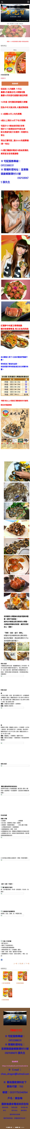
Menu (15, 50)
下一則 (27, 963)
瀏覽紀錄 (21, 23)
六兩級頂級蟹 (5, 1000)
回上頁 (21, 963)
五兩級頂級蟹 (20, 983)
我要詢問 (15, 84)
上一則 (15, 963)
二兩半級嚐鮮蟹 (5, 983)
